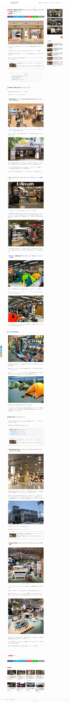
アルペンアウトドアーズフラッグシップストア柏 (25, 492)
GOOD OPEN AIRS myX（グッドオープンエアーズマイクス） (20, 129)
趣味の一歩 (10, 13)
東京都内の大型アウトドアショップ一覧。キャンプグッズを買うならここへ (29, 64)
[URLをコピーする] (41, 17)
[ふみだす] (14, 3)
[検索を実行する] (62, 37)
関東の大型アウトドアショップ (18, 79)
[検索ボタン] (61, 3)
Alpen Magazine (26, 583)
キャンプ (15, 13)
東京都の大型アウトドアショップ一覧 (17, 431)
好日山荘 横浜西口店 (16, 77)
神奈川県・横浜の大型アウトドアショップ (20, 76)
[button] (10, 17)
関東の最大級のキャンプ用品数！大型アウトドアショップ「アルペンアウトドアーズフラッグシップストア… (29, 534)
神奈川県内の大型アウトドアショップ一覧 (18, 434)
